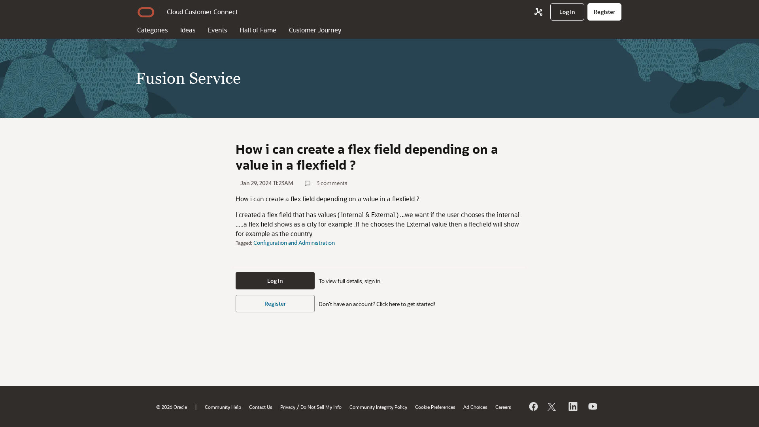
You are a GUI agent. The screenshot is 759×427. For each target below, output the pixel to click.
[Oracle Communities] (538, 12)
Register (275, 303)
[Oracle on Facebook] (533, 406)
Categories (152, 30)
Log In (275, 280)
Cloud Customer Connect (202, 12)
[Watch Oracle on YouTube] (592, 406)
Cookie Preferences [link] (435, 407)
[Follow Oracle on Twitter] (553, 406)
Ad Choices (475, 407)
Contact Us (260, 407)
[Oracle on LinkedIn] (572, 406)
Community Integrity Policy (378, 407)
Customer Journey (315, 30)
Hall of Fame (258, 30)
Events (217, 30)
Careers (503, 407)
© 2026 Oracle (171, 407)
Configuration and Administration (294, 242)
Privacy (287, 407)
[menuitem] (567, 12)
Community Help (223, 407)
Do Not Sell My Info (321, 407)
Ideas (187, 30)
